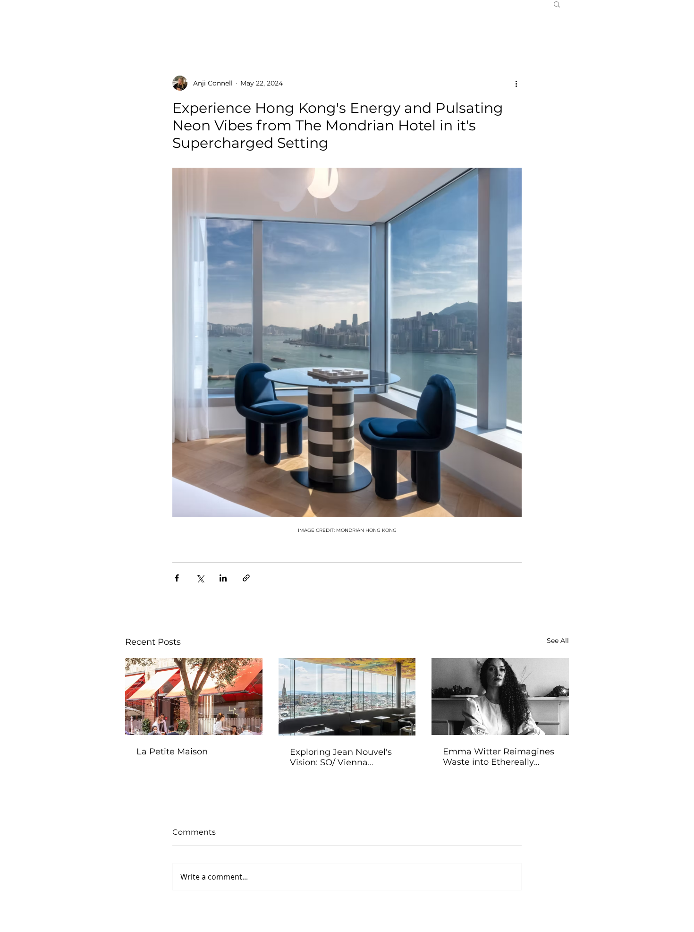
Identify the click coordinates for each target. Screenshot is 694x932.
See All (558, 640)
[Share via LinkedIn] (223, 577)
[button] (556, 4)
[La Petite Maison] (193, 696)
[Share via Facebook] (176, 577)
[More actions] (516, 83)
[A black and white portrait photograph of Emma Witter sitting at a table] (500, 696)
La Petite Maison (172, 751)
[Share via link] (246, 577)
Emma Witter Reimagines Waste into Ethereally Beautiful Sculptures (498, 756)
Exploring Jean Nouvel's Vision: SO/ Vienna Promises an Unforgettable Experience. (345, 757)
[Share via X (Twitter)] (199, 577)
